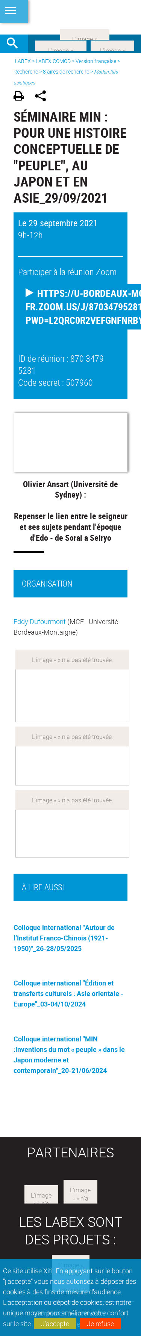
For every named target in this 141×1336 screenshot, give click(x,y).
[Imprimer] (21, 97)
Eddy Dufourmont (40, 621)
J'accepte (55, 1323)
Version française (96, 61)
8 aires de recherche (66, 71)
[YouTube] (84, 33)
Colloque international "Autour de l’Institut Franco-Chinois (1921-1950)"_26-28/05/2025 (64, 938)
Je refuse (100, 1323)
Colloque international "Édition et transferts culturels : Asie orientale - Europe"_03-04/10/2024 (68, 993)
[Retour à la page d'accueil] (70, 17)
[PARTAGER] (43, 97)
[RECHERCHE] (15, 44)
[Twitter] (112, 45)
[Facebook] (60, 45)
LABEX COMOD (53, 61)
